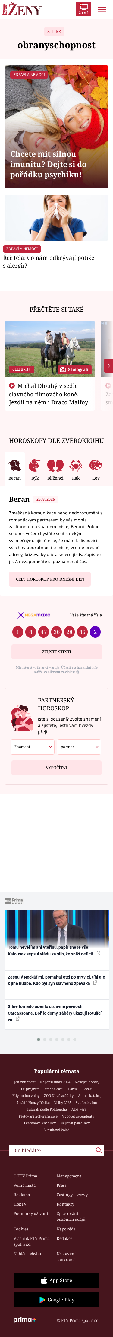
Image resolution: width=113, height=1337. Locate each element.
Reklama (22, 1194)
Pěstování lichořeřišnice (38, 1116)
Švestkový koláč (56, 1130)
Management (69, 1176)
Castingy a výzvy (72, 1194)
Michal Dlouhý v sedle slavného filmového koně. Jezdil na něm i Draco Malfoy (48, 394)
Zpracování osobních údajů (71, 1216)
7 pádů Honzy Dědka (33, 1102)
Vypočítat (56, 767)
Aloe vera (78, 1109)
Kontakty (65, 1204)
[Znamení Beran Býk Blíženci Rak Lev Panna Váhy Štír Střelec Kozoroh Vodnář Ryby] (33, 747)
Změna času (54, 1089)
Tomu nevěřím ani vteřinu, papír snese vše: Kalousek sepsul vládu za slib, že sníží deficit (51, 950)
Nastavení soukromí (66, 1256)
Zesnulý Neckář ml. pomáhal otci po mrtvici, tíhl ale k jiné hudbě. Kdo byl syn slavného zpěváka (56, 980)
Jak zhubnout (25, 1082)
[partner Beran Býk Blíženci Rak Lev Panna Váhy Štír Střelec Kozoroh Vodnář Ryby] (79, 747)
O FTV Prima (25, 1176)
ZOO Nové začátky (59, 1095)
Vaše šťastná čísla (86, 615)
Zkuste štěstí (56, 652)
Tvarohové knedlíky (40, 1123)
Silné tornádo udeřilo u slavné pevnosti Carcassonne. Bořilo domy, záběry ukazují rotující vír (55, 1013)
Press (62, 1185)
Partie (73, 1089)
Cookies (21, 1229)
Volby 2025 (62, 1102)
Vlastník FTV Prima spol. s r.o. (32, 1241)
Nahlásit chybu (27, 1253)
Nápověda (66, 1229)
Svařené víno (86, 1102)
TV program (30, 1089)
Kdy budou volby (25, 1095)
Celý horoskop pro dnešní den (50, 579)
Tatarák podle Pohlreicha (47, 1109)
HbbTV (20, 1204)
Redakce (64, 1238)
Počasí (87, 1089)
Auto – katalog (89, 1095)
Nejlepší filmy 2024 (55, 1082)
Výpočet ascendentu (78, 1116)
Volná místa (25, 1185)
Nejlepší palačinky (75, 1123)
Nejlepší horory (87, 1082)
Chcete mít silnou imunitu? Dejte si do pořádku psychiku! (48, 164)
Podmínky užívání (31, 1213)
